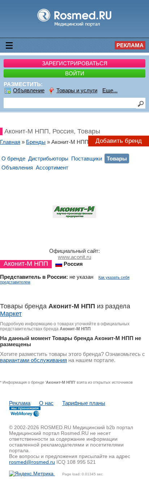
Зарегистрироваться (74, 63)
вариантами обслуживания (33, 360)
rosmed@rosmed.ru (32, 462)
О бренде (13, 158)
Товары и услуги (76, 90)
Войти (74, 73)
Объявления (17, 167)
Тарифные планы (83, 403)
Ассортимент (52, 167)
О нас (46, 403)
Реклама (130, 45)
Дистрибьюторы (48, 158)
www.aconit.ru (74, 257)
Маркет (11, 313)
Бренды (36, 142)
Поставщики (86, 158)
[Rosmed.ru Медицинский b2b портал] (74, 26)
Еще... (110, 90)
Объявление (28, 90)
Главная (10, 142)
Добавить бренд (118, 140)
